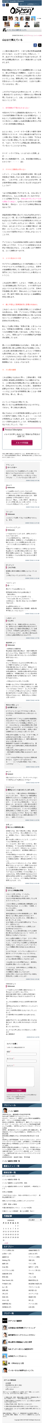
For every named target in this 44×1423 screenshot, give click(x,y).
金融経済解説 (33, 1250)
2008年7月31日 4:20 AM (32, 979)
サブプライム (28, 35)
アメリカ (31, 1304)
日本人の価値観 (7, 1192)
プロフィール (33, 1287)
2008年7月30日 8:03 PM (32, 782)
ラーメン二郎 (33, 1270)
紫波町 (31, 1297)
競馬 (3, 1290)
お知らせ (31, 1253)
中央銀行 (5, 1284)
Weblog (4, 1260)
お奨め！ (5, 1253)
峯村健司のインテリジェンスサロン (21, 1335)
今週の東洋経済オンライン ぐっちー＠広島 (17, 1207)
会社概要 (8, 1383)
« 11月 (6, 1243)
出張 (30, 1307)
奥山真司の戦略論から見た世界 (20, 1342)
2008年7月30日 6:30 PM (32, 767)
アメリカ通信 (6, 1250)
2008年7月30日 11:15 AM (32, 560)
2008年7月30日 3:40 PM (32, 700)
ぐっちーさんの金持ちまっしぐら (21, 1370)
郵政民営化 (32, 1280)
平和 (30, 1274)
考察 (30, 1260)
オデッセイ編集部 (15, 1321)
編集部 (4, 1257)
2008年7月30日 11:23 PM (32, 820)
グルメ (31, 1277)
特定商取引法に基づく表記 (14, 1385)
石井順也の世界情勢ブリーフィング (21, 1328)
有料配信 (5, 1307)
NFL (30, 1300)
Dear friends (6, 1280)
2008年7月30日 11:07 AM (32, 523)
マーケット (32, 1257)
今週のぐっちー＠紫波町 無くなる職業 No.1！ (18, 1211)
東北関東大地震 (34, 1284)
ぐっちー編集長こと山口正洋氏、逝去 (14, 1183)
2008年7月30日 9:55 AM (32, 507)
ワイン (31, 1263)
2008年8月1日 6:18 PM (33, 1037)
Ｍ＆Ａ (4, 1300)
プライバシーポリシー (12, 1387)
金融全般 (5, 1274)
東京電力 (31, 1290)
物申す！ (31, 1267)
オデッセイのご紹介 (8, 1176)
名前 (8, 1051)
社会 (3, 1267)
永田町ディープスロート (17, 1356)
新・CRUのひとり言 (16, 1363)
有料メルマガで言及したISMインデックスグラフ (18, 1201)
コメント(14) (38, 35)
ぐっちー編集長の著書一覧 (11, 1179)
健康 (3, 1263)
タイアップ (32, 1294)
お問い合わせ (10, 1389)
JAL (3, 1294)
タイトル (10, 1058)
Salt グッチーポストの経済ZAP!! (20, 1349)
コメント (10, 1065)
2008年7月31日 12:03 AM (32, 883)
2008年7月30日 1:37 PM (32, 638)
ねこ (3, 1287)
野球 (3, 1277)
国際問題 (5, 1304)
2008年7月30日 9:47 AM (32, 480)
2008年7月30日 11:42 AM (32, 578)
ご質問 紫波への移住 (9, 1204)
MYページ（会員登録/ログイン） (30, 4)
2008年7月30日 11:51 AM (32, 613)
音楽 (3, 1297)
